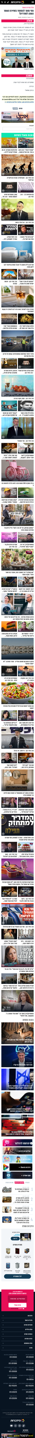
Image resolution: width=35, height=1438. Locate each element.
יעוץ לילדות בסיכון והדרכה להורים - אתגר (10, 1367)
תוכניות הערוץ (28, 1324)
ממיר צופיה (31, 1395)
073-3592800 (13, 1363)
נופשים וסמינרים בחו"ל (28, 1402)
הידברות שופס (13, 1395)
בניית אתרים (25, 1431)
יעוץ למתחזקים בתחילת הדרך (26, 1367)
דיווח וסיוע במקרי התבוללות (10, 1383)
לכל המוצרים (17, 1276)
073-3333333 (30, 1398)
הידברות (30, 1315)
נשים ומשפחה (28, 1343)
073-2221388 (30, 1363)
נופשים (15, 1389)
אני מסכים (17, 1308)
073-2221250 (13, 1398)
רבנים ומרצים (28, 1338)
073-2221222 (30, 1356)
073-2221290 (30, 1391)
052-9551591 (30, 1385)
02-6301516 (30, 1379)
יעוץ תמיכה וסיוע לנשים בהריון (26, 1383)
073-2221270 (13, 1391)
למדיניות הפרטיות (14, 1308)
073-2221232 (30, 1369)
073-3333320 (13, 1371)
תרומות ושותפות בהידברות (10, 1354)
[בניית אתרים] (25, 1430)
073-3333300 (13, 1377)
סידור (30, 1347)
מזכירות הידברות (30, 1354)
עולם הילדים (28, 1329)
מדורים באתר (28, 1320)
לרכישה (15, 1238)
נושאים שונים (28, 1333)
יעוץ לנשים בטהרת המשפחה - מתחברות (26, 1375)
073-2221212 (13, 1356)
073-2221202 (30, 1404)
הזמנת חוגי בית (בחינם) (28, 1389)
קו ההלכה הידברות (12, 1375)
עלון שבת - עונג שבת (28, 1360)
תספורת (15, 108)
